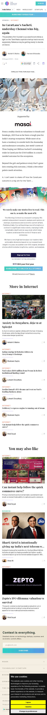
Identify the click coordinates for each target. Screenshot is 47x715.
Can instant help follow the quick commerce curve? (20, 425)
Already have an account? (23, 274)
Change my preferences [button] (28, 711)
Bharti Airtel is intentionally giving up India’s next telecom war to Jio (23, 546)
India (18, 9)
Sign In (41, 3)
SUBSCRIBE (23, 650)
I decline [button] (28, 707)
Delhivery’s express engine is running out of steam (23, 408)
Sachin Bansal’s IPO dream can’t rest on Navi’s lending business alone (21, 390)
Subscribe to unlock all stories (23, 269)
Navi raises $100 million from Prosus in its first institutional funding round (22, 372)
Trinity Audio (22, 71)
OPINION (5, 20)
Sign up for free (23, 255)
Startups (39, 9)
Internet (15, 20)
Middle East (28, 9)
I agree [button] (28, 702)
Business (6, 511)
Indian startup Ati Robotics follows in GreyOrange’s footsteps (17, 353)
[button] (4, 63)
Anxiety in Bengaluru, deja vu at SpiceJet (22, 324)
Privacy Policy (7, 704)
